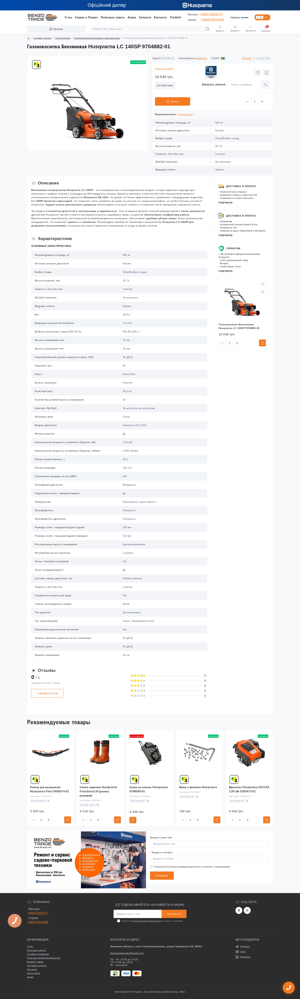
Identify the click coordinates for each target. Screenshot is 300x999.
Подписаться (174, 914)
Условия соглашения (38, 954)
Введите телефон (161, 852)
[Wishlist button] (257, 72)
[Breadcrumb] (28, 38)
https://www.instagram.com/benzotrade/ (247, 910)
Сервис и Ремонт (86, 17)
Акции (132, 17)
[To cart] (262, 343)
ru (261, 17)
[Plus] (262, 101)
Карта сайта (33, 973)
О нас (68, 17)
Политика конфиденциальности (183, 867)
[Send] (266, 84)
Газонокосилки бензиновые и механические (97, 38)
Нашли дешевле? (164, 69)
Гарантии (233, 248)
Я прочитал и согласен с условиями (152, 921)
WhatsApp (245, 957)
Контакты (160, 17)
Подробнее (226, 202)
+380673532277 (211, 14)
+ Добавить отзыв (47, 693)
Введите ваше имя (161, 837)
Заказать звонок (239, 17)
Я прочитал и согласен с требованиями (192, 867)
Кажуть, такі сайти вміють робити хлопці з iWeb (160, 992)
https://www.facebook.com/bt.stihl (238, 910)
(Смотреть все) (185, 114)
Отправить (162, 875)
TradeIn (175, 17)
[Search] (207, 29)
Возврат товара (35, 962)
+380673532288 (212, 19)
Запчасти (145, 17)
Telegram (245, 946)
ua (266, 17)
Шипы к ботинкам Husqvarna (198, 787)
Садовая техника (42, 38)
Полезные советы (113, 17)
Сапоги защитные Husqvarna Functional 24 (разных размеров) (98, 791)
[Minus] (247, 101)
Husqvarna (201, 58)
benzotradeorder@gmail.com (127, 953)
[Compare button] (266, 72)
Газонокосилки (62, 38)
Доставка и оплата (241, 186)
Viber (243, 952)
